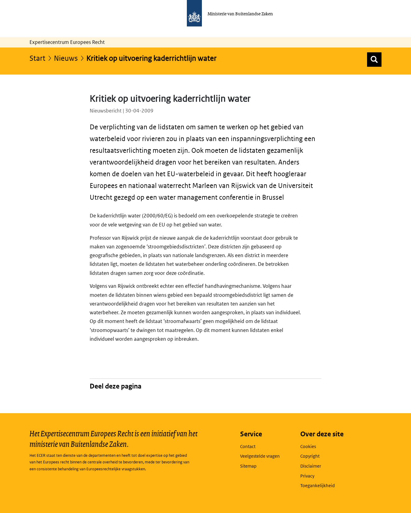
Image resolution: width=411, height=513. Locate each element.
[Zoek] (374, 59)
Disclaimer (310, 466)
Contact (247, 446)
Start (37, 58)
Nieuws (66, 58)
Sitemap (248, 466)
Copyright (310, 456)
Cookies (308, 446)
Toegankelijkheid (317, 485)
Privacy (307, 476)
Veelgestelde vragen (260, 456)
